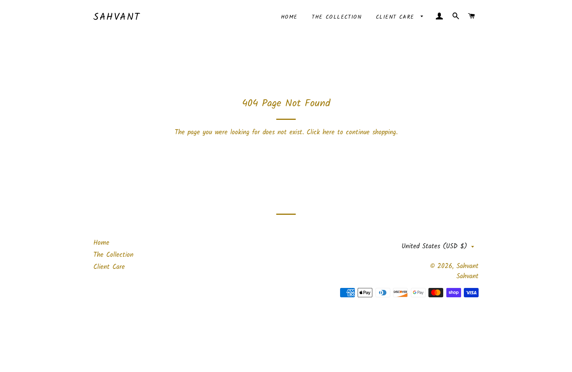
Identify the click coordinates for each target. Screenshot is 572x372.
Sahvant (116, 17)
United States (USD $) (434, 246)
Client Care (396, 17)
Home (289, 17)
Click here (321, 132)
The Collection (336, 17)
